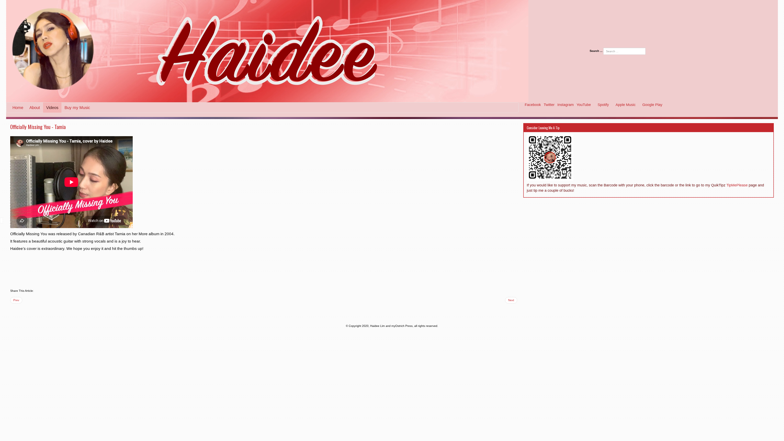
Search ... (596, 50)
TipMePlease (737, 185)
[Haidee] (295, 51)
